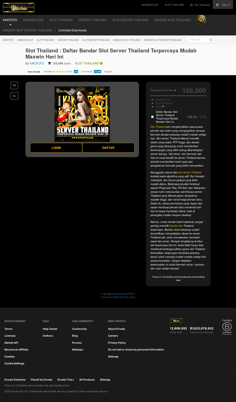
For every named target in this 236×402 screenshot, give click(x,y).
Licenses (10, 335)
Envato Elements (15, 379)
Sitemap (113, 356)
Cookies (9, 356)
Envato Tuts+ (66, 379)
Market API (11, 342)
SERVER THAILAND (68, 39)
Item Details (34, 71)
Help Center (50, 328)
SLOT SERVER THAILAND (96, 39)
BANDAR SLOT (25, 39)
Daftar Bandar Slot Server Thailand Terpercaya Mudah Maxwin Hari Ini (181, 116)
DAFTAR (108, 148)
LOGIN (56, 148)
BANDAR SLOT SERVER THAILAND (27, 30)
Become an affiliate (16, 349)
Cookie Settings (14, 363)
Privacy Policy (117, 342)
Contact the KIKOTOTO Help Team (118, 297)
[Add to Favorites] (14, 85)
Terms (8, 328)
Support (108, 71)
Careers (113, 335)
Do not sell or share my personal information (136, 349)
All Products (87, 379)
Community (79, 328)
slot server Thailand (189, 172)
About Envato (116, 328)
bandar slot (176, 225)
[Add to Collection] (14, 96)
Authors (48, 335)
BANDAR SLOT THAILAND (126, 39)
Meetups (77, 349)
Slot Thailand (158, 127)
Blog (75, 335)
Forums (77, 342)
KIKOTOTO (8, 39)
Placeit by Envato (41, 379)
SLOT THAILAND (45, 39)
